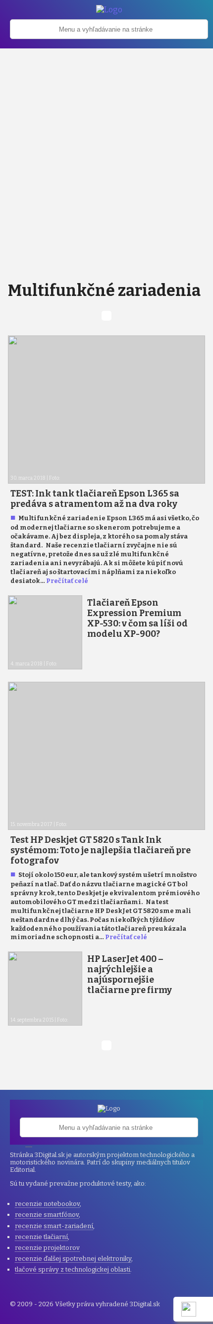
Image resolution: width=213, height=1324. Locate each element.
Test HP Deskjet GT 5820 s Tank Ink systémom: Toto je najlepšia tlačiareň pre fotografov (100, 850)
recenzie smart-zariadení (54, 1226)
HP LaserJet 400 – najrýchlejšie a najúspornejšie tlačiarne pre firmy (129, 974)
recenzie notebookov (47, 1203)
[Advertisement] (106, 159)
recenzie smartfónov (47, 1214)
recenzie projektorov (47, 1247)
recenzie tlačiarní (41, 1237)
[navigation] (109, 33)
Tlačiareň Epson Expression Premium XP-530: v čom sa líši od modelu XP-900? (137, 618)
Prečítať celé (67, 580)
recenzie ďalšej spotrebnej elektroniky (73, 1258)
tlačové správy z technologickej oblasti (72, 1269)
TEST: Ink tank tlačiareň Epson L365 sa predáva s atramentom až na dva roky (94, 499)
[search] (109, 29)
